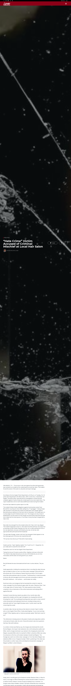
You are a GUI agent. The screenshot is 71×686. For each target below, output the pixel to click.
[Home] (6, 4)
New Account (63, 0)
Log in (67, 0)
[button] (52, 243)
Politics (6, 237)
